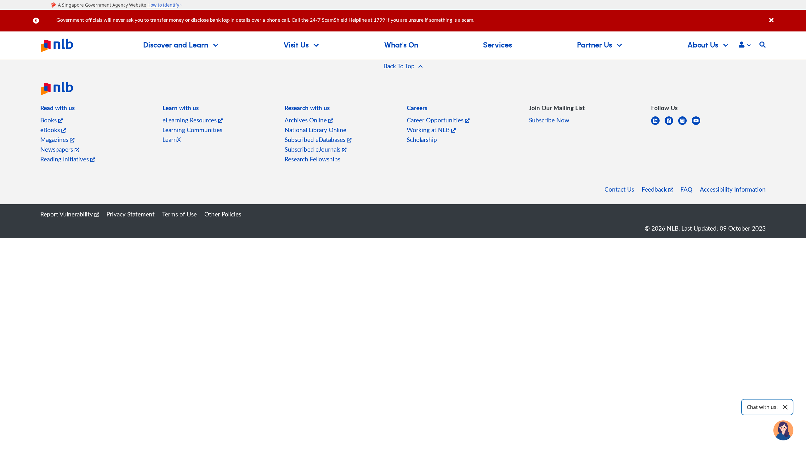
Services (497, 45)
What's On (401, 45)
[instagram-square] (685, 124)
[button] (745, 45)
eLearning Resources (190, 120)
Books (49, 120)
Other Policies (222, 214)
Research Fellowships (312, 159)
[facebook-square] (671, 124)
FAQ (686, 189)
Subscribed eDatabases (316, 139)
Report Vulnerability (67, 214)
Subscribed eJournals (313, 149)
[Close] (786, 17)
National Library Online (315, 130)
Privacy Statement (130, 214)
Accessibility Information (733, 189)
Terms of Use (179, 214)
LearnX (171, 139)
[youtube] (698, 124)
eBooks (50, 130)
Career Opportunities (436, 120)
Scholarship (422, 139)
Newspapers (57, 149)
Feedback (655, 189)
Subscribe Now (549, 120)
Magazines (55, 139)
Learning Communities (192, 130)
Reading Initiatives (65, 159)
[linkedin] (658, 124)
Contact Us (619, 189)
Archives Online (306, 120)
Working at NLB (429, 130)
